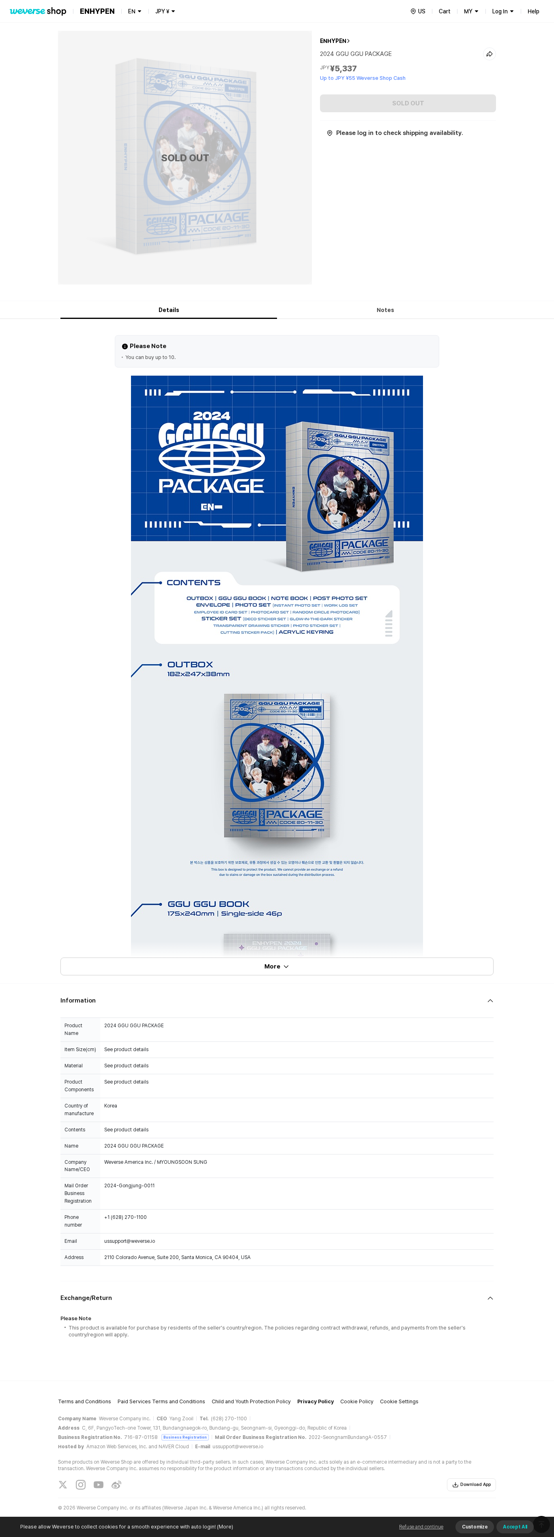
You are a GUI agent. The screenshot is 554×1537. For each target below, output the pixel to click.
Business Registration (185, 1437)
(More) (225, 1527)
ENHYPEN (333, 41)
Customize (474, 1527)
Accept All (515, 1527)
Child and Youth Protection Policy (251, 1401)
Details (169, 310)
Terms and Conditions (84, 1401)
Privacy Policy (315, 1401)
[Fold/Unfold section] (277, 1001)
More (272, 966)
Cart (445, 11)
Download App (475, 1484)
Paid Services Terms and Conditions (161, 1401)
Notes (385, 310)
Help (533, 11)
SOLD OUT (408, 103)
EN (131, 11)
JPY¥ (162, 11)
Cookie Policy (357, 1401)
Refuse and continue (421, 1527)
